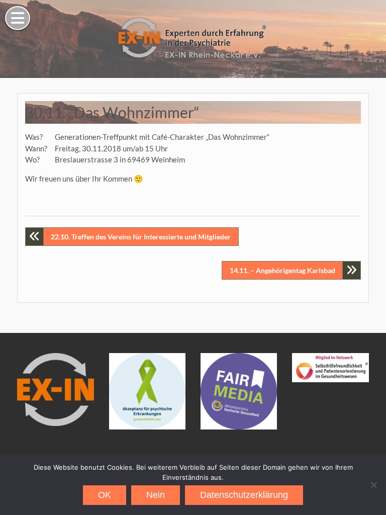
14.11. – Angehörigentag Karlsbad (282, 270)
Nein (155, 495)
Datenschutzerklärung (244, 495)
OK (104, 495)
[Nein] (373, 485)
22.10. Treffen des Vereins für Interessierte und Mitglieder (141, 236)
